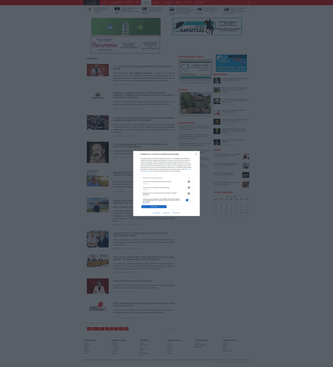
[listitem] (166, 178)
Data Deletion (156, 212)
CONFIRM (154, 206)
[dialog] (166, 183)
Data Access (166, 212)
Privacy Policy (176, 212)
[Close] (196, 154)
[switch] (188, 181)
